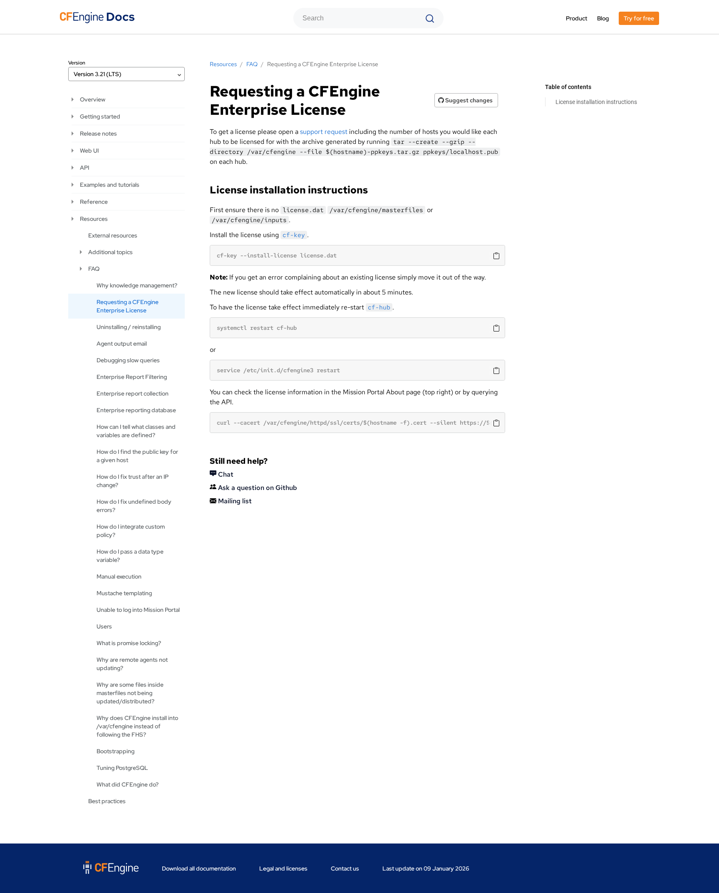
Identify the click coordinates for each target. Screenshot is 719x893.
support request (323, 131)
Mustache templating (124, 593)
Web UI (89, 150)
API (84, 167)
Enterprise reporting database (136, 410)
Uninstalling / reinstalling (129, 327)
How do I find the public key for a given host (137, 456)
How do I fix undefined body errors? (134, 506)
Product (576, 18)
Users (104, 626)
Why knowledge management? (137, 285)
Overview (92, 99)
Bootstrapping (115, 751)
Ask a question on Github (256, 487)
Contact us (345, 868)
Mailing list (234, 501)
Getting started (100, 116)
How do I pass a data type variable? (130, 556)
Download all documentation (199, 868)
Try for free (639, 18)
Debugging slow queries (128, 360)
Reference (94, 201)
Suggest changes (468, 100)
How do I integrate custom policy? (131, 531)
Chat (224, 474)
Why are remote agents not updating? (132, 664)
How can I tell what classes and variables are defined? (136, 431)
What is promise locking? (129, 643)
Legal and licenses (283, 868)
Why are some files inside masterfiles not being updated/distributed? (130, 693)
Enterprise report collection (133, 393)
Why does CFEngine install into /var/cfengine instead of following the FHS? (137, 726)
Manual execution (119, 576)
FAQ (93, 268)
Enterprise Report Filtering (132, 377)
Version (76, 62)
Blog (603, 18)
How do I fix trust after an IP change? (133, 481)
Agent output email (122, 343)
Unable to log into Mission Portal (138, 609)
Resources (94, 219)
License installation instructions (596, 102)
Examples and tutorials (109, 184)
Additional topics (110, 252)
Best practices (107, 801)
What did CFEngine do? (128, 784)
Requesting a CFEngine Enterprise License (128, 306)
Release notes (98, 133)
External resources (112, 235)
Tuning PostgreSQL (122, 768)
